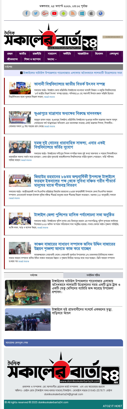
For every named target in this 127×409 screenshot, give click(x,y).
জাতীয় (22, 53)
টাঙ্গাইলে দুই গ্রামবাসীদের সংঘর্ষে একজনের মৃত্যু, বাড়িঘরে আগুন (82, 311)
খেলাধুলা (114, 53)
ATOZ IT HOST (112, 406)
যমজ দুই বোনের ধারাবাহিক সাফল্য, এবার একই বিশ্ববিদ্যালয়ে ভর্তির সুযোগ (69, 145)
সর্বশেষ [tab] (33, 275)
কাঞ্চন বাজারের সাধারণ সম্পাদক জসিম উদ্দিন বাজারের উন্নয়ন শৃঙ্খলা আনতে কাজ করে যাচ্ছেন (74, 246)
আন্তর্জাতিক (83, 53)
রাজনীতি (37, 53)
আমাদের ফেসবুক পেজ (17, 342)
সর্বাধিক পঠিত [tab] (93, 275)
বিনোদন (99, 53)
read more (49, 96)
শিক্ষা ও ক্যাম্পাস (32, 59)
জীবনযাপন (12, 59)
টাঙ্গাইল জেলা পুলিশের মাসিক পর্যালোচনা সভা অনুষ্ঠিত (74, 214)
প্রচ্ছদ (10, 53)
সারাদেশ (52, 53)
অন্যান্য (51, 59)
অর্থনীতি (67, 53)
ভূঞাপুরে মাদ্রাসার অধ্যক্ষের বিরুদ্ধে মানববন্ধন (68, 113)
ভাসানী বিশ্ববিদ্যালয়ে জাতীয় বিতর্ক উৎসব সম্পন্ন (69, 84)
